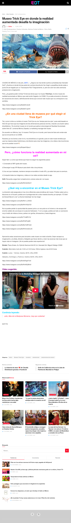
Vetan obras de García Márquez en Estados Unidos (12, 428)
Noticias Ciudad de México (35, 29)
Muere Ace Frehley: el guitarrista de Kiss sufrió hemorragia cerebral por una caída (12, 400)
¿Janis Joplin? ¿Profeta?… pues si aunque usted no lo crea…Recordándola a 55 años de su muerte (58, 401)
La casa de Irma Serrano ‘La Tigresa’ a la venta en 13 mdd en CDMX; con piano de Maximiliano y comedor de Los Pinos (58, 430)
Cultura (52, 394)
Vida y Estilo (47, 29)
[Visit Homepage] (35, 2)
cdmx (10, 357)
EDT (26, 83)
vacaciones (36, 357)
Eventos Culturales (22, 29)
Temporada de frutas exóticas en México (22, 476)
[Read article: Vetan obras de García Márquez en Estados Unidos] (12, 417)
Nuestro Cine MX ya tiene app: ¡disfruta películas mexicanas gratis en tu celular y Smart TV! (37, 469)
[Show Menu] (3, 3)
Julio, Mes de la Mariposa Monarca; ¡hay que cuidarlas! (24, 316)
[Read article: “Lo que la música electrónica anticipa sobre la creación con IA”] (36, 388)
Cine (51, 423)
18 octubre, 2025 (53, 406)
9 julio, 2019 (18, 26)
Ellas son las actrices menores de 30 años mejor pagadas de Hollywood (31, 462)
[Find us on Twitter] (38, 514)
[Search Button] (68, 3)
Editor (10, 26)
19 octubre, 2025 (7, 404)
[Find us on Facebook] (32, 514)
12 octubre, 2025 (53, 435)
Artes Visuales (10, 14)
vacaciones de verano (47, 357)
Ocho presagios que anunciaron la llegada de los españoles (28, 484)
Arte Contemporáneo (20, 14)
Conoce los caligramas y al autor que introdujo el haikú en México (30, 491)
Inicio (3, 14)
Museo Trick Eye (19, 357)
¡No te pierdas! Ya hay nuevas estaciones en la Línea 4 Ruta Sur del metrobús (33, 498)
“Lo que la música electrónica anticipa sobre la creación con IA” (35, 399)
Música (6, 394)
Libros (29, 423)
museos (28, 357)
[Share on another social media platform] (67, 71)
